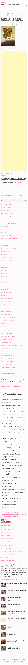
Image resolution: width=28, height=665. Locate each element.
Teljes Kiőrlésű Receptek (10, 489)
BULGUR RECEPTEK (5, 207)
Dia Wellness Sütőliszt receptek (8, 408)
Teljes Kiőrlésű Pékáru (7, 486)
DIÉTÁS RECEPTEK (5, 286)
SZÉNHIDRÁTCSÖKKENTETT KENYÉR (9, 349)
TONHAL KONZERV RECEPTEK (8, 361)
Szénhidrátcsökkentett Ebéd (10, 468)
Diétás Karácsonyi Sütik (6, 261)
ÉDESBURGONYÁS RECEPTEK (8, 317)
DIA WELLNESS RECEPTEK (7, 226)
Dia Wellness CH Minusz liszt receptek (12, 399)
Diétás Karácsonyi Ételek (7, 257)
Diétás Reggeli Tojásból (6, 429)
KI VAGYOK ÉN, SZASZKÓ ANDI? (8, 539)
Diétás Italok (4, 254)
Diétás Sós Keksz (6, 432)
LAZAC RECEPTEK (5, 330)
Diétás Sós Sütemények (6, 298)
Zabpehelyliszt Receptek (11, 498)
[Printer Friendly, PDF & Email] (14, 24)
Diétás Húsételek (20, 417)
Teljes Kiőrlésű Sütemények (7, 355)
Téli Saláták (23, 489)
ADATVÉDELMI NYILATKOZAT (8, 529)
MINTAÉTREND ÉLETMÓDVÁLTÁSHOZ (10, 542)
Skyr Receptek (21, 465)
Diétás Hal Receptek (5, 251)
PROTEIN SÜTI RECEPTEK (7, 342)
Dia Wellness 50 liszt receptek (12, 395)
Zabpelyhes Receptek (10, 501)
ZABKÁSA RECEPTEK (6, 364)
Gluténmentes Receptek (8, 444)
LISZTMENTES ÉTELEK (6, 333)
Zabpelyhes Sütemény (8, 507)
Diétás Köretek (4, 267)
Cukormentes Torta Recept (7, 220)
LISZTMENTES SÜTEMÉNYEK (8, 336)
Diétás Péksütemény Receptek (8, 279)
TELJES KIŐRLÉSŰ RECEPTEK (8, 352)
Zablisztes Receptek (6, 495)
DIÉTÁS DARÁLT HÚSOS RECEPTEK (9, 239)
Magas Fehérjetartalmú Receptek (11, 455)
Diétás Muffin (4, 273)
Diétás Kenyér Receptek (6, 423)
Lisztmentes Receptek (8, 451)
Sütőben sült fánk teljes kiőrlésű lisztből (17, 583)
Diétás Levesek (4, 270)
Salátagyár (3, 2)
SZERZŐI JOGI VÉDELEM (7, 554)
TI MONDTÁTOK (4, 557)
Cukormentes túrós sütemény (11, 391)
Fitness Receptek (9, 439)
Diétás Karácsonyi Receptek (11, 421)
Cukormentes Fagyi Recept (7, 216)
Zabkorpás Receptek (19, 492)
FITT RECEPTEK (4, 323)
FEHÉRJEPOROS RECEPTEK (7, 320)
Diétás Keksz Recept (6, 264)
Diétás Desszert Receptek (7, 242)
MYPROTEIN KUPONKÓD (7, 548)
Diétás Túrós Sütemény (6, 311)
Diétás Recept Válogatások (12, 427)
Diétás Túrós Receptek (6, 308)
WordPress (20, 661)
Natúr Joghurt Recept (7, 462)
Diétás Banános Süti (18, 411)
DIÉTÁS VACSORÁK (5, 314)
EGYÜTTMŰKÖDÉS (5, 535)
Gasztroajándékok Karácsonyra (8, 441)
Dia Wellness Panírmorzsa (6, 402)
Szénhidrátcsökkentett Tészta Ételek (9, 483)
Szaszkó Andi (9, 15)
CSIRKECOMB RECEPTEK (7, 213)
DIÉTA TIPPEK (4, 229)
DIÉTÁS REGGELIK (5, 289)
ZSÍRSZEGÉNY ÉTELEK (6, 371)
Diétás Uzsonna (15, 432)
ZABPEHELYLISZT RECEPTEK (8, 367)
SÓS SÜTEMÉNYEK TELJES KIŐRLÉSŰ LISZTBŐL (12, 345)
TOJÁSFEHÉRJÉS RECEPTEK (7, 358)
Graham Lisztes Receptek (7, 327)
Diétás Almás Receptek (7, 411)
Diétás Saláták (4, 295)
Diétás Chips (4, 232)
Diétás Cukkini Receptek (8, 414)
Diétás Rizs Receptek (6, 292)
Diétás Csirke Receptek (6, 235)
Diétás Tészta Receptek (6, 305)
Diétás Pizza (4, 283)
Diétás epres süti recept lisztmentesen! (16, 590)
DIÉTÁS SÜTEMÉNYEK (6, 301)
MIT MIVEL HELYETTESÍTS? (7, 545)
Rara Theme (7, 661)
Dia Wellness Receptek (13, 406)
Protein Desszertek (9, 465)
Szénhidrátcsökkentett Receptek (11, 472)
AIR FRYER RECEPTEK (6, 204)
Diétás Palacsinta (5, 276)
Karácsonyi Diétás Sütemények (11, 448)
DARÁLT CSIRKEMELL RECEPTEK (8, 223)
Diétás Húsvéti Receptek (7, 417)
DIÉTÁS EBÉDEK (4, 245)
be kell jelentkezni (17, 182)
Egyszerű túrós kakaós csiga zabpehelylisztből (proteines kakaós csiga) (16, 599)
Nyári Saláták (19, 462)
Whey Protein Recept (7, 492)
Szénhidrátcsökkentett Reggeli (11, 477)
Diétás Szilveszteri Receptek (19, 429)
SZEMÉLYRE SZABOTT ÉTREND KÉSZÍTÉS (11, 551)
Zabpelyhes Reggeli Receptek (10, 504)
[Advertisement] (14, 111)
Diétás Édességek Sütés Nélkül (8, 248)
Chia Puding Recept (5, 210)
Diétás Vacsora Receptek (7, 435)
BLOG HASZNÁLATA (5, 532)
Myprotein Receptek (9, 459)
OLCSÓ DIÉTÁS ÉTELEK (6, 339)
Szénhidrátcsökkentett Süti (11, 480)
